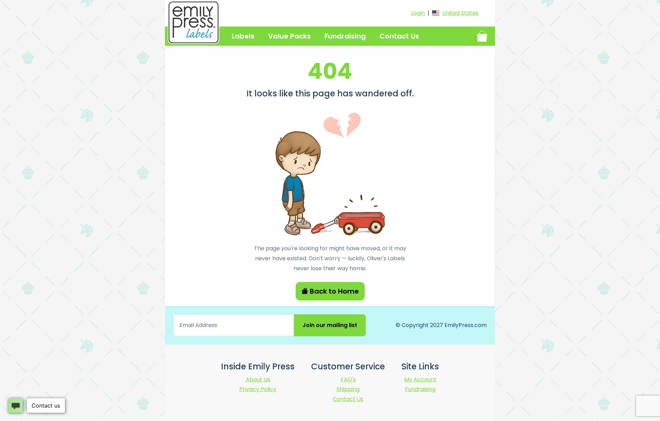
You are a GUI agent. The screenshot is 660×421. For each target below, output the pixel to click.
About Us (258, 379)
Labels (243, 36)
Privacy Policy (257, 389)
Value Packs (289, 36)
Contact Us (399, 36)
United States (460, 13)
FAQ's (348, 379)
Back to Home (334, 291)
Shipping (348, 389)
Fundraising (345, 36)
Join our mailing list (329, 325)
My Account (420, 379)
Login (418, 13)
